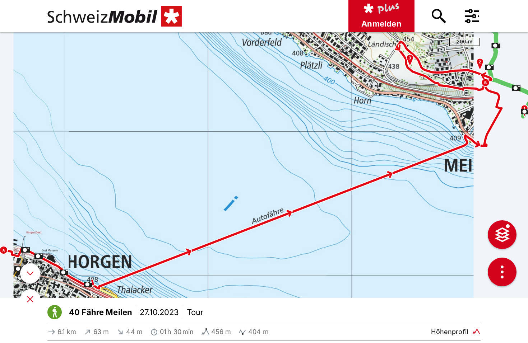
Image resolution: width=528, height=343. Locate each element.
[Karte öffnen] (30, 299)
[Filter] (472, 16)
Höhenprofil (449, 331)
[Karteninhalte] (502, 234)
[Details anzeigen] (30, 273)
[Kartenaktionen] (502, 272)
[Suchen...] (439, 16)
